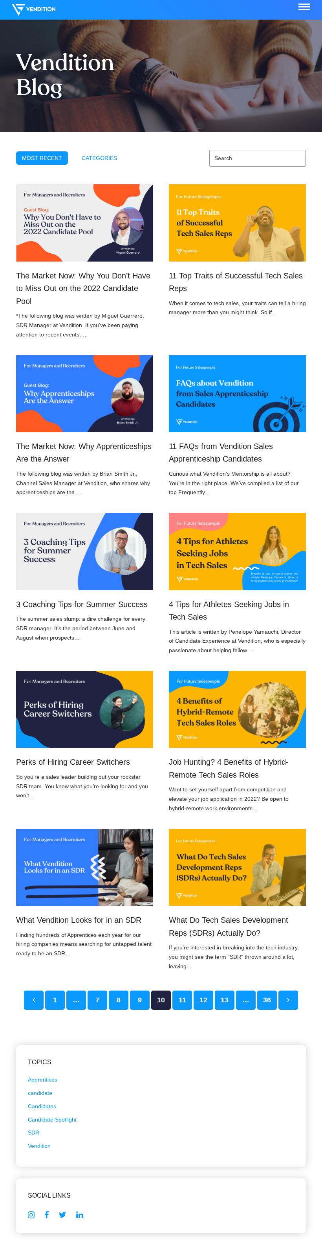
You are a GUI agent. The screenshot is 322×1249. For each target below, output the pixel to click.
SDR (33, 1132)
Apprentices (42, 1079)
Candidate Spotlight (52, 1119)
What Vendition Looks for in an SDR (78, 920)
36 (270, 1000)
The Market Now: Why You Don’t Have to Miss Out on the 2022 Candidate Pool (83, 288)
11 (185, 1000)
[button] (304, 7)
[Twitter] (62, 1215)
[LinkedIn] (79, 1215)
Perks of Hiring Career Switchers (73, 762)
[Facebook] (46, 1215)
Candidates (42, 1106)
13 (227, 1000)
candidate (40, 1093)
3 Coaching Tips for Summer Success (82, 604)
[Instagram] (31, 1215)
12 (206, 1000)
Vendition (39, 1146)
